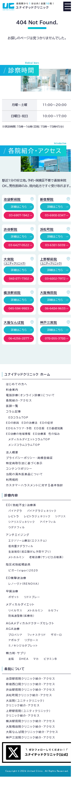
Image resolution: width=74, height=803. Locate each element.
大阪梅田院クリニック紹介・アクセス (30, 726)
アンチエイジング (17, 534)
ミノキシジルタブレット (23, 645)
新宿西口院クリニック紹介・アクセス (30, 684)
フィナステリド (36, 634)
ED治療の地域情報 (18, 434)
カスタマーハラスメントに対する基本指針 (34, 485)
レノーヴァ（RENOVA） (23, 583)
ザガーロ (56, 634)
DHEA (24, 659)
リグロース (31, 640)
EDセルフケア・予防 (19, 428)
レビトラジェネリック (37, 516)
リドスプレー (32, 597)
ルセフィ (53, 610)
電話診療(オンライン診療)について (30, 395)
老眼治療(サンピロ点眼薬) (46, 557)
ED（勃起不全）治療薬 (21, 505)
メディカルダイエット (20, 604)
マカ (36, 659)
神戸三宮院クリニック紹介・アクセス (30, 737)
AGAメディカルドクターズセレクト (30, 623)
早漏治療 (12, 591)
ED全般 (39, 428)
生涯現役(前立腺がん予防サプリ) (29, 551)
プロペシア (15, 634)
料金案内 (12, 389)
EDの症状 (46, 423)
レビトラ (13, 516)
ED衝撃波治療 (16, 578)
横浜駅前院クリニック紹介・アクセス (30, 721)
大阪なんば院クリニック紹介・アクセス (32, 732)
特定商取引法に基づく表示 (24, 463)
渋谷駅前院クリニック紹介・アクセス (30, 689)
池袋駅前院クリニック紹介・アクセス (30, 678)
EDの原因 (12, 423)
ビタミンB (50, 659)
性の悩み (54, 434)
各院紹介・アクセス (19, 400)
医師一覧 (12, 406)
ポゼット (13, 597)
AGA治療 (13, 628)
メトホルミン (16, 557)
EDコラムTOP (18, 417)
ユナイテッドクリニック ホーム (27, 374)
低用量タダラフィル (20, 546)
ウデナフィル (16, 527)
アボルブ (14, 640)
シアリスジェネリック (21, 522)
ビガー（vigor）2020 (23, 570)
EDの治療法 (30, 423)
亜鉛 (11, 659)
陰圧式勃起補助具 (18, 564)
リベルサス (15, 610)
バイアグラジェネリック (42, 511)
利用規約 (12, 479)
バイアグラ (15, 511)
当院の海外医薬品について (24, 474)
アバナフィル (48, 522)
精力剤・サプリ (16, 653)
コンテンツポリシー (19, 468)
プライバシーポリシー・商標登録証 (29, 457)
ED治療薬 (39, 434)
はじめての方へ (16, 384)
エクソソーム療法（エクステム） (27, 540)
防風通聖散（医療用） (21, 616)
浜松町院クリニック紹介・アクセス (29, 695)
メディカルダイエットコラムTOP (29, 439)
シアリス (60, 516)
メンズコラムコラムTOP (24, 445)
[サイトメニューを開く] (68, 6)
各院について (14, 668)
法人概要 (12, 452)
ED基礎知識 (55, 428)
